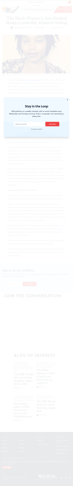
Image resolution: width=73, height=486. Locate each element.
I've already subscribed (36, 129)
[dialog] (36, 243)
